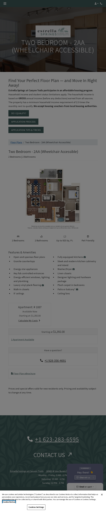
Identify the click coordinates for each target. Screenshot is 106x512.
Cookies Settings (36, 507)
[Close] (102, 494)
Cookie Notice (9, 502)
